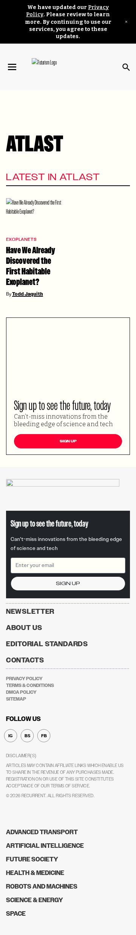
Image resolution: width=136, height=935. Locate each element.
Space (16, 913)
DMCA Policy (21, 692)
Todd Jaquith (27, 294)
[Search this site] (126, 67)
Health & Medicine (35, 872)
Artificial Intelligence (45, 845)
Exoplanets (21, 239)
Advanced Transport (42, 832)
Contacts (25, 660)
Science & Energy (34, 900)
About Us (24, 628)
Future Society (32, 859)
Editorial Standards (47, 644)
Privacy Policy (24, 678)
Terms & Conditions (30, 685)
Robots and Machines (41, 886)
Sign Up (68, 441)
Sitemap (16, 699)
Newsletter (30, 611)
